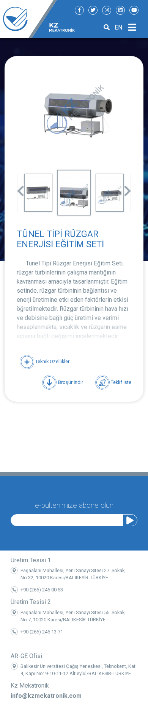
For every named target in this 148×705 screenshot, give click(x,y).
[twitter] (93, 10)
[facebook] (79, 10)
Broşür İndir (70, 382)
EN (118, 27)
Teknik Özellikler (51, 361)
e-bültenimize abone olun (74, 505)
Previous (20, 188)
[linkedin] (120, 10)
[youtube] (134, 10)
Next (127, 188)
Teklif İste (120, 382)
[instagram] (106, 10)
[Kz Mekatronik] (28, 19)
